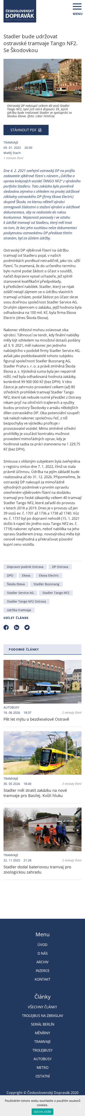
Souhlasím (42, 1111)
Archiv (42, 962)
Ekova (26, 575)
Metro (42, 1067)
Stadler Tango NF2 (55, 593)
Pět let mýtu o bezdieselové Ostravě (36, 719)
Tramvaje (10, 142)
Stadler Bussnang (46, 584)
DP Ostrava (60, 567)
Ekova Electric (49, 575)
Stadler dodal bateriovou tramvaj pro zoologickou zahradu (37, 869)
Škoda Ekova (16, 584)
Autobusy (11, 707)
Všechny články (42, 1007)
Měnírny (42, 1033)
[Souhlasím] (79, 1105)
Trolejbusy (42, 1050)
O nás (42, 953)
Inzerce (42, 970)
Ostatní (43, 1076)
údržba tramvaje (19, 610)
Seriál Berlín (42, 1024)
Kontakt (42, 979)
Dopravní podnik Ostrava (25, 567)
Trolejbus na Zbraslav (42, 1015)
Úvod (42, 944)
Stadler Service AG (20, 593)
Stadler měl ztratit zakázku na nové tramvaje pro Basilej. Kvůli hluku (35, 793)
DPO (10, 575)
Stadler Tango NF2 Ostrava (26, 601)
